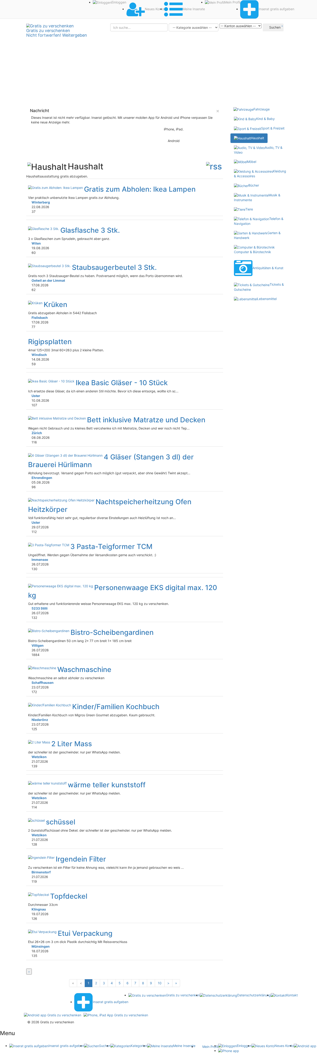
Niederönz (40, 720)
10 (160, 983)
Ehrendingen (42, 478)
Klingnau (39, 909)
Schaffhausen (43, 683)
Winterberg (41, 202)
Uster (36, 396)
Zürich (37, 433)
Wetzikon (39, 757)
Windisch (39, 355)
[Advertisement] (158, 69)
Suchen (274, 27)
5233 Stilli (40, 608)
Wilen (36, 243)
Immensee (40, 560)
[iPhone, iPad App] (116, 1015)
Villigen (38, 645)
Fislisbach (40, 318)
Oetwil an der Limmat (48, 280)
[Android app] (52, 1015)
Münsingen (41, 946)
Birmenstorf (41, 872)
